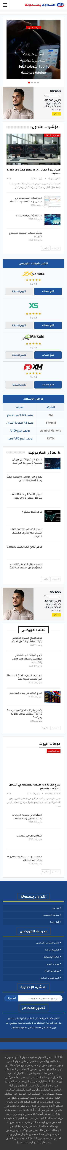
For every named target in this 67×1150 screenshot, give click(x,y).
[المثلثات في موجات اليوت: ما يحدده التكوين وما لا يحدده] (52, 819)
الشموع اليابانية (52, 949)
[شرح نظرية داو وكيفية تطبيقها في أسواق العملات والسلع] (33, 764)
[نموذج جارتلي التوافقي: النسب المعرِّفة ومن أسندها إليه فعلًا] (52, 568)
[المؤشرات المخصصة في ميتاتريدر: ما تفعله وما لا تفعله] (52, 202)
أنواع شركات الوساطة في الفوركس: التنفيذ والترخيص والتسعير (27, 659)
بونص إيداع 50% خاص (20, 438)
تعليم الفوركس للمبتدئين (47, 942)
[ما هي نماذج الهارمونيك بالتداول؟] (52, 551)
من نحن (55, 908)
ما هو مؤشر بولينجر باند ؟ (29, 215)
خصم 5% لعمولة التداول (20, 422)
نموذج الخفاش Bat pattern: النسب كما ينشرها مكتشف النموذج (27, 533)
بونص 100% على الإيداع (20, 414)
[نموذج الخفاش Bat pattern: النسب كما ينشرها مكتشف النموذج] (52, 533)
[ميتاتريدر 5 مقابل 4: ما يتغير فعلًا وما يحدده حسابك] (33, 149)
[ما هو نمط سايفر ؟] (52, 516)
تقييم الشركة (19, 291)
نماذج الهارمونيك (51, 956)
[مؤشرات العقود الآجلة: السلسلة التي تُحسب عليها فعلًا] (52, 679)
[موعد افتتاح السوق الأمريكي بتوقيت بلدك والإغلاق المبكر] (52, 642)
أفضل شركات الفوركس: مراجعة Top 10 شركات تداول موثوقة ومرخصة (33, 63)
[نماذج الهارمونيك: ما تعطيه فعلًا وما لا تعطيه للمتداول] (52, 481)
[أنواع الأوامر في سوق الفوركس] (52, 697)
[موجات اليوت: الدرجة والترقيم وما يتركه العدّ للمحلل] (52, 861)
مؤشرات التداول (52, 135)
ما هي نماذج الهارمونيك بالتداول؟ (24, 546)
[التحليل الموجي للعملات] (52, 840)
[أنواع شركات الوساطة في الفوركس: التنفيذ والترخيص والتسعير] (52, 659)
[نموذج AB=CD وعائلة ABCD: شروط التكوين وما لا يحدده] (52, 498)
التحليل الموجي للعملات (29, 835)
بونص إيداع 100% (20, 430)
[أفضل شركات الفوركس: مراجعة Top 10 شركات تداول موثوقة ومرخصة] (52, 714)
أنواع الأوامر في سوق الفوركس (25, 692)
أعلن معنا (54, 922)
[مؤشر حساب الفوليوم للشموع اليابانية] (52, 237)
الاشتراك (11, 998)
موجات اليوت (53, 751)
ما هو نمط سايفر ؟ (32, 511)
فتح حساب (48, 291)
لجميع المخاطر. (19, 1027)
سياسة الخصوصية (50, 915)
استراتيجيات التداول (49, 978)
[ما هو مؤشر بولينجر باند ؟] (52, 220)
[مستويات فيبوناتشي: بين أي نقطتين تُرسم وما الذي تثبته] (52, 463)
